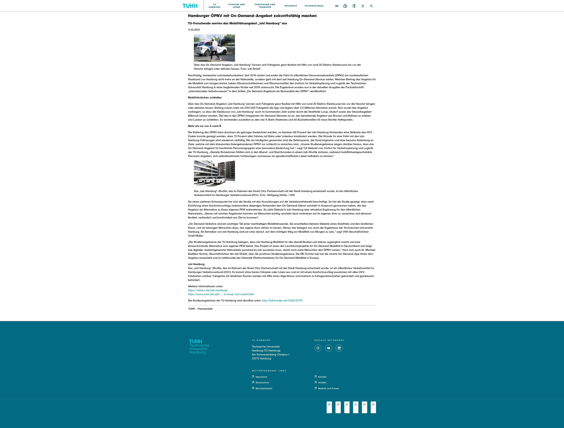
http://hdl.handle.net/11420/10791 (282, 300)
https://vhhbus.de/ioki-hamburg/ (208, 290)
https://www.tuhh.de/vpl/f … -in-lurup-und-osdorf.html (221, 294)
